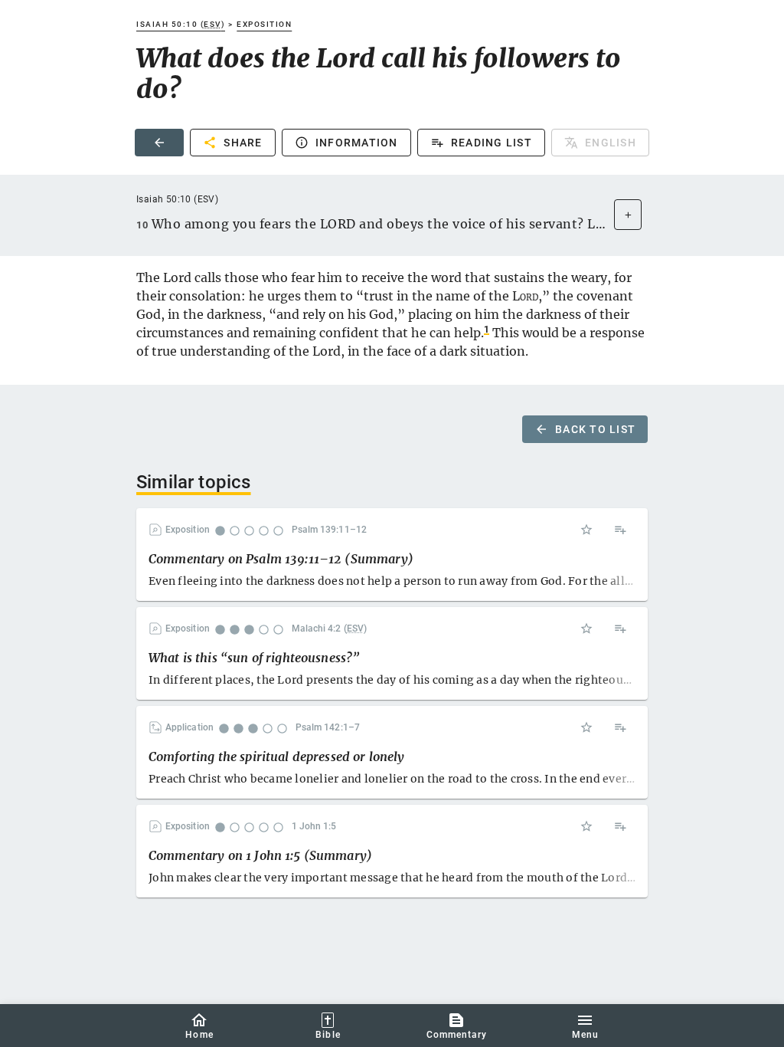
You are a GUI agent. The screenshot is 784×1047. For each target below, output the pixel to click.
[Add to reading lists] (620, 529)
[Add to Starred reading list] (586, 529)
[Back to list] (159, 142)
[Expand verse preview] (628, 214)
